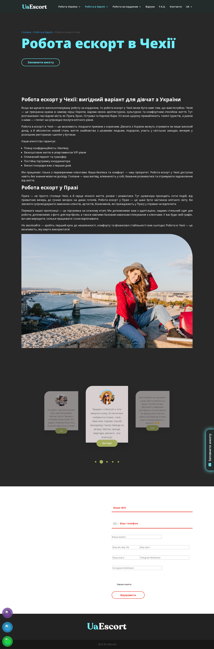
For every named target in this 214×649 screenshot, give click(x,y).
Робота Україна (67, 7)
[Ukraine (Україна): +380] (116, 523)
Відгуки (150, 7)
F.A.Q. (162, 7)
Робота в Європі (95, 7)
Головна (26, 32)
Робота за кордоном (125, 7)
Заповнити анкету (41, 62)
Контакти (176, 7)
